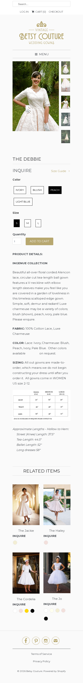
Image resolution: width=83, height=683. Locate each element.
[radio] (20, 190)
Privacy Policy (41, 661)
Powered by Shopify (54, 671)
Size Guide (59, 171)
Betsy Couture (34, 671)
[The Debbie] (36, 96)
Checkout (56, 11)
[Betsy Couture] (41, 33)
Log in (24, 11)
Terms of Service (41, 653)
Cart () (40, 11)
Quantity (19, 234)
